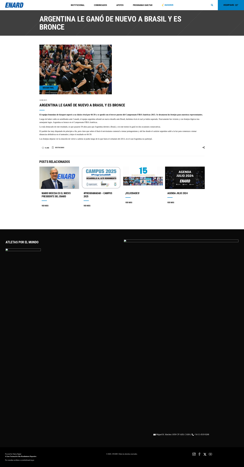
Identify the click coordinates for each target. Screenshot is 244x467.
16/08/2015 (43, 100)
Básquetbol (48, 88)
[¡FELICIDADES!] (143, 178)
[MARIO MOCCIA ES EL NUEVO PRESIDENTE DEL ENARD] (59, 178)
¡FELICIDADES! (132, 193)
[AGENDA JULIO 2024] (185, 178)
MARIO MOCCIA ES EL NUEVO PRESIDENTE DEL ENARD (56, 195)
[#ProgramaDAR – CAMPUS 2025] (101, 178)
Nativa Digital (17, 454)
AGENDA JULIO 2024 (177, 193)
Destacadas (59, 147)
